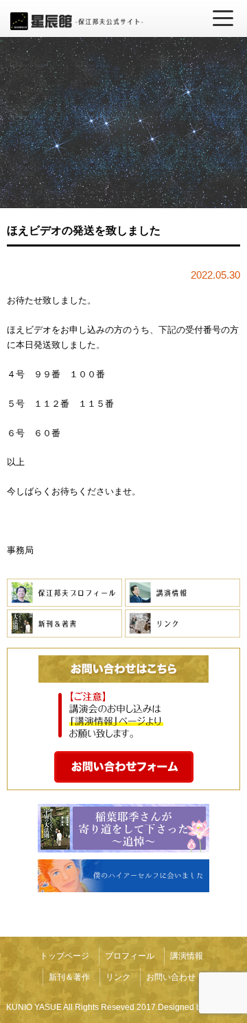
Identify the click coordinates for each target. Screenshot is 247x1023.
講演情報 (186, 956)
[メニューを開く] (223, 18)
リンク (118, 977)
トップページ (64, 956)
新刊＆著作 (69, 977)
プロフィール (129, 956)
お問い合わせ (171, 977)
